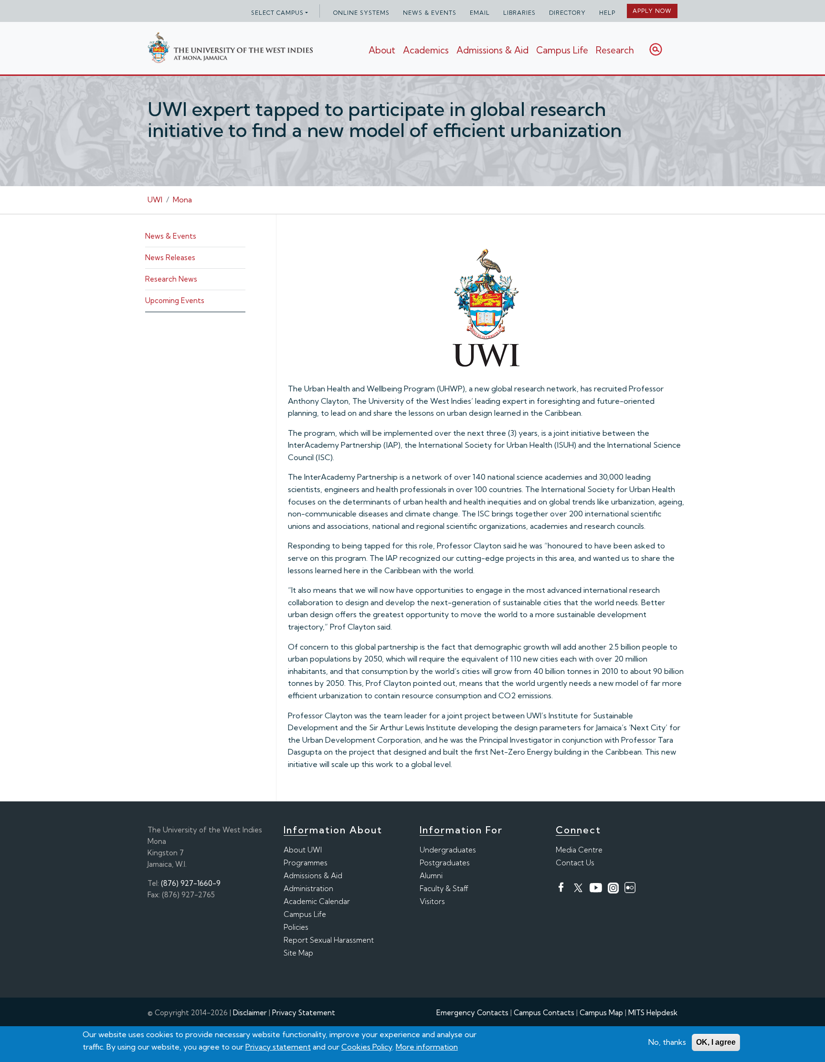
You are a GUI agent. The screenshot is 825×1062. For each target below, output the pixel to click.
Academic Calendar (317, 901)
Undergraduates (448, 849)
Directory (567, 12)
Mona (182, 199)
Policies (296, 927)
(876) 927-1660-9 (191, 883)
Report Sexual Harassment (329, 940)
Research (615, 50)
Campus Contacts (544, 1012)
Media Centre (579, 849)
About (382, 50)
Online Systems (361, 12)
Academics (426, 50)
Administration (308, 888)
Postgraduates (445, 862)
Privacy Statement (303, 1012)
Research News (171, 279)
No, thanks (667, 1042)
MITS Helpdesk (652, 1012)
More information (427, 1046)
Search (655, 49)
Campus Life (562, 50)
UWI (155, 199)
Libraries (519, 12)
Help (607, 12)
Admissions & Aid (492, 50)
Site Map (298, 952)
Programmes (306, 862)
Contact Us (575, 862)
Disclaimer (250, 1012)
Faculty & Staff (444, 888)
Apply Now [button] (652, 10)
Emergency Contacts (472, 1012)
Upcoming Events (174, 300)
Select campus (277, 12)
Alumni (431, 875)
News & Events (429, 12)
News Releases (170, 257)
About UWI (303, 849)
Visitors (432, 901)
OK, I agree (716, 1042)
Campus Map (601, 1012)
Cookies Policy (366, 1046)
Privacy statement (278, 1046)
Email (480, 12)
